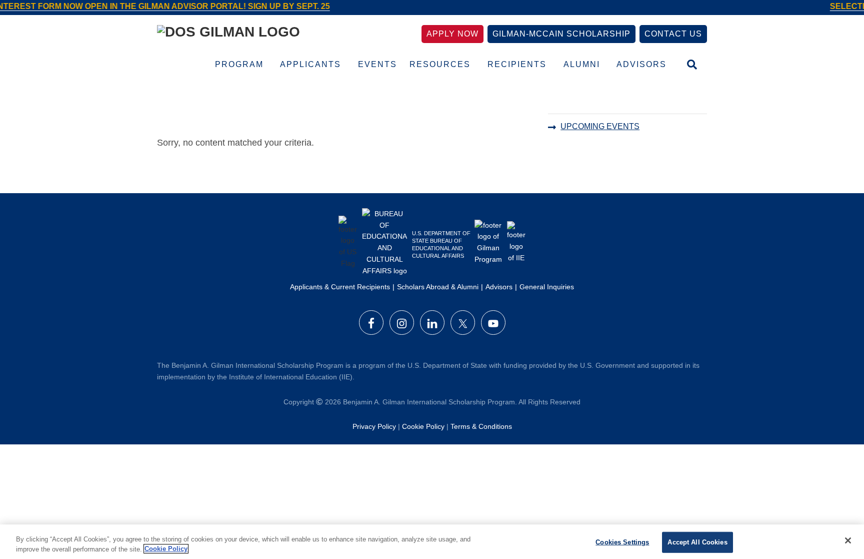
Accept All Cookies (697, 542)
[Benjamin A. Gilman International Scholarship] (228, 34)
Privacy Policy (374, 426)
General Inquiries (547, 287)
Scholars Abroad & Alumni (437, 287)
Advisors (499, 287)
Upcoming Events (600, 126)
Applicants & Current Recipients (340, 287)
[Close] (848, 540)
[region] (432, 541)
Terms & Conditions (481, 426)
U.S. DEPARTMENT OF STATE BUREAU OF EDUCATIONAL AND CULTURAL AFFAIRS (441, 244)
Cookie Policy (423, 426)
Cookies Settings (622, 542)
